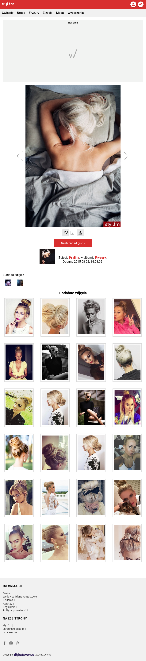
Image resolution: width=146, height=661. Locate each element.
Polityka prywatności (15, 610)
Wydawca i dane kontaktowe (20, 596)
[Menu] (141, 4)
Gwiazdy (7, 13)
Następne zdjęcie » (73, 243)
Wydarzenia (76, 13)
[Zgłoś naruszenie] (80, 232)
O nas (6, 593)
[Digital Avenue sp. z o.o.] (24, 655)
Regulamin (9, 607)
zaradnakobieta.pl (13, 628)
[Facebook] (4, 643)
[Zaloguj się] (133, 4)
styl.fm (7, 625)
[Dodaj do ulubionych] (65, 232)
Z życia (47, 13)
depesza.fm (10, 632)
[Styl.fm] (10, 4)
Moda (60, 13)
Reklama (8, 599)
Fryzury (34, 13)
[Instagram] (11, 643)
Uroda (21, 13)
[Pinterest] (17, 643)
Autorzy (7, 603)
